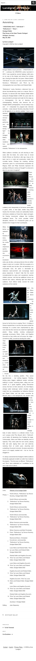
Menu (19, 13)
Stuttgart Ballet (11, 615)
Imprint (11, 647)
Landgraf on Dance (16, 8)
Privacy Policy (18, 647)
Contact (5, 647)
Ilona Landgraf (18, 19)
